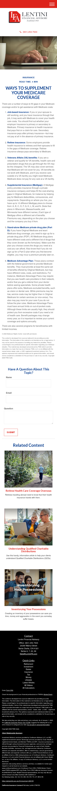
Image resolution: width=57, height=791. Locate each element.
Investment (28, 666)
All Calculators (28, 687)
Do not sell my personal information (38, 725)
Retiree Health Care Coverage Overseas (28, 490)
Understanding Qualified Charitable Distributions (29, 550)
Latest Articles (28, 682)
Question (8, 408)
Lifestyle (28, 680)
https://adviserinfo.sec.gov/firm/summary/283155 (18, 781)
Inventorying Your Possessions (28, 609)
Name (9, 377)
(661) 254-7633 (30, 31)
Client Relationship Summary (12, 733)
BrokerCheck (48, 694)
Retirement (28, 664)
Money (28, 677)
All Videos (28, 685)
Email (9, 392)
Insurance (28, 672)
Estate (28, 669)
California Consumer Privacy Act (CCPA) (17, 722)
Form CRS (9, 690)
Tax (28, 674)
